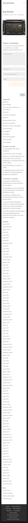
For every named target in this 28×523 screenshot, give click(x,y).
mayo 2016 (6, 473)
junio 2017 (6, 448)
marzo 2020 (6, 369)
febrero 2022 (6, 306)
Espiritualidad (7, 104)
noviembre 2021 (7, 314)
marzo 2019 (6, 402)
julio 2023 (5, 265)
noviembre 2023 (7, 257)
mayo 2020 (6, 363)
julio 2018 (5, 421)
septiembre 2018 (7, 415)
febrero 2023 (6, 279)
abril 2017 (5, 454)
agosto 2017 (6, 443)
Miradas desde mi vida (9, 120)
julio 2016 (5, 467)
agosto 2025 (6, 229)
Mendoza (5, 118)
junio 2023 (6, 268)
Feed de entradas (8, 493)
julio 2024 (5, 246)
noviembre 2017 (7, 437)
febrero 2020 (6, 372)
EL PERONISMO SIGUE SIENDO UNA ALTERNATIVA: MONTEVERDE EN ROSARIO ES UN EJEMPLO (13, 172)
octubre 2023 (6, 259)
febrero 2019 (6, 404)
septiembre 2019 (7, 385)
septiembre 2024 (7, 243)
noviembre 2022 (7, 281)
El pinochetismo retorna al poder (12, 154)
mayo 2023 (6, 270)
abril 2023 (5, 273)
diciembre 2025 (7, 227)
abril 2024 (5, 254)
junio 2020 (6, 361)
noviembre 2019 (7, 380)
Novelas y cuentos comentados (12, 126)
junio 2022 (6, 295)
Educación (5, 102)
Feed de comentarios (9, 496)
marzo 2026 (6, 224)
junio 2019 (6, 393)
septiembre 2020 (7, 352)
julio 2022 (5, 292)
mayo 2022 (6, 298)
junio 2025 (6, 235)
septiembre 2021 (7, 320)
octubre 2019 (6, 383)
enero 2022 (6, 309)
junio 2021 (6, 328)
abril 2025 (5, 240)
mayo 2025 (6, 238)
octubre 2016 (6, 465)
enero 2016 (6, 478)
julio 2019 (5, 391)
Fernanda (6, 14)
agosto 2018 (6, 418)
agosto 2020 (6, 355)
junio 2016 (6, 470)
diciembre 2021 (7, 311)
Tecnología (6, 134)
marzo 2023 (6, 276)
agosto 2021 (6, 322)
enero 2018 (6, 432)
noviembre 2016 (7, 462)
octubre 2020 (6, 350)
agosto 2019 (6, 388)
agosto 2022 (6, 290)
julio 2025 (5, 232)
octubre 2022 (6, 284)
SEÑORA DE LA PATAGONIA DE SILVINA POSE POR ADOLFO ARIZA (13, 183)
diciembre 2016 (7, 459)
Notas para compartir (9, 123)
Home (7, 506)
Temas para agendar (9, 137)
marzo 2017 (6, 456)
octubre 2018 (6, 413)
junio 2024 (6, 249)
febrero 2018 (6, 429)
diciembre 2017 (7, 434)
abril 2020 (5, 366)
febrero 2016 (6, 475)
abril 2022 (5, 300)
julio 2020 (5, 358)
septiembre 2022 (7, 287)
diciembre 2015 (7, 481)
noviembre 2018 (7, 410)
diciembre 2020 (7, 344)
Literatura (6, 112)
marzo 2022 (6, 303)
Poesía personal (7, 128)
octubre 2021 (6, 317)
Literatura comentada (9, 115)
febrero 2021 (6, 339)
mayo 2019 (6, 396)
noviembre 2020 (7, 347)
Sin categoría (6, 131)
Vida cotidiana (7, 142)
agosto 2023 (6, 262)
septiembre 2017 (7, 440)
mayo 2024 (6, 251)
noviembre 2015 (7, 484)
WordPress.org (7, 498)
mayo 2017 (6, 451)
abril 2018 (5, 426)
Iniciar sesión (6, 490)
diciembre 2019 (7, 377)
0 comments (21, 14)
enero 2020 (6, 374)
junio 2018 (6, 424)
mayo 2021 (6, 331)
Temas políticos (7, 139)
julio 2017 (5, 445)
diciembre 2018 (7, 407)
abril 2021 (5, 333)
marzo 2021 (6, 336)
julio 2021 (5, 325)
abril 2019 (5, 399)
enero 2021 (6, 342)
